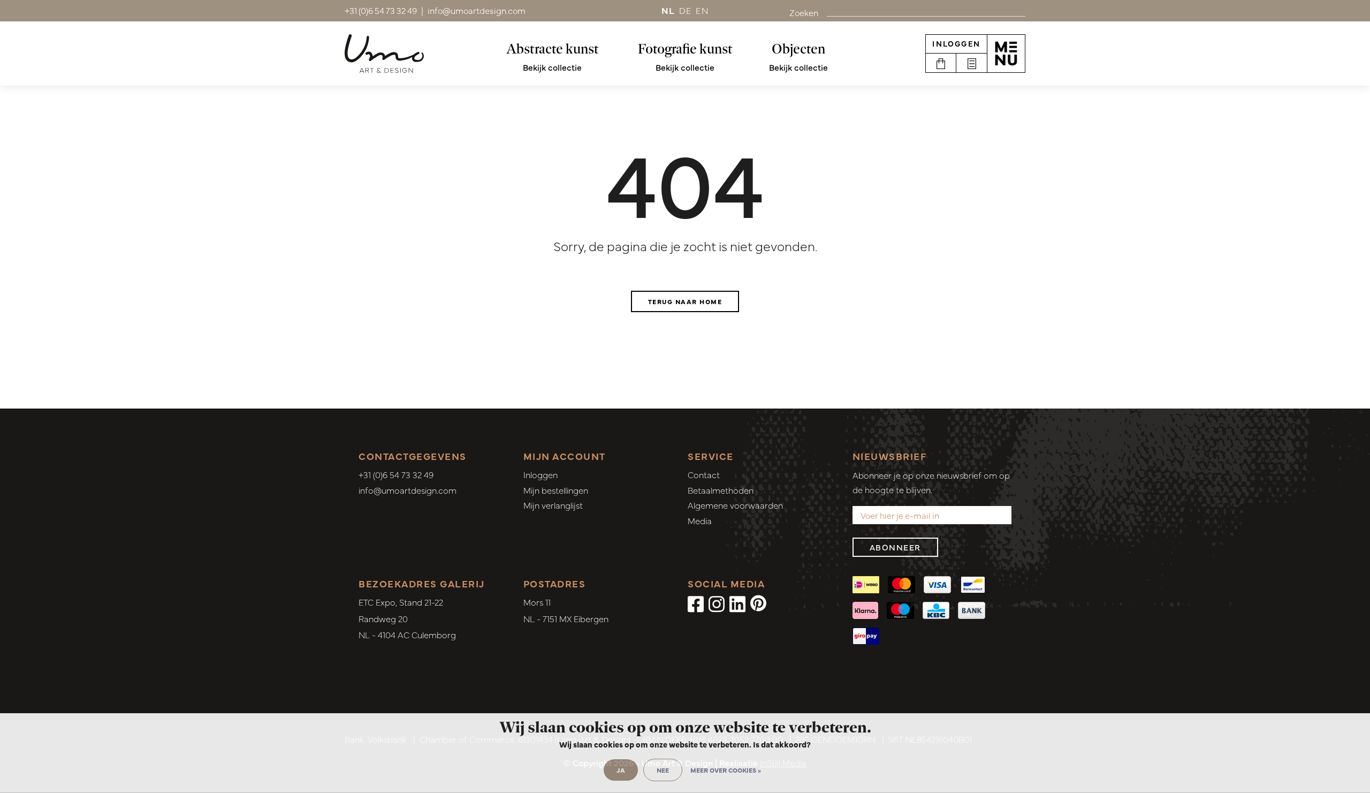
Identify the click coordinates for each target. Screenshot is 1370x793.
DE (685, 10)
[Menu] (1006, 53)
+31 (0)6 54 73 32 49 (396, 474)
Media (700, 520)
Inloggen (956, 43)
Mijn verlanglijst (553, 505)
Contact (704, 474)
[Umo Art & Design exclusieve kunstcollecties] (384, 53)
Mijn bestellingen (555, 490)
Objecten (798, 48)
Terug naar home (685, 301)
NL (668, 10)
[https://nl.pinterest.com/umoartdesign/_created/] (758, 603)
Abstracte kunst (552, 48)
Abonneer (895, 547)
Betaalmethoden (721, 490)
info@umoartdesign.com (407, 490)
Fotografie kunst (685, 48)
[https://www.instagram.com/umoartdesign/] (717, 603)
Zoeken (803, 12)
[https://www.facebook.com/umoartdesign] (696, 603)
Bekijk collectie (552, 67)
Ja (620, 770)
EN (702, 10)
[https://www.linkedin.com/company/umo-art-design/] (737, 603)
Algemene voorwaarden (735, 505)
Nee (663, 770)
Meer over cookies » (725, 770)
